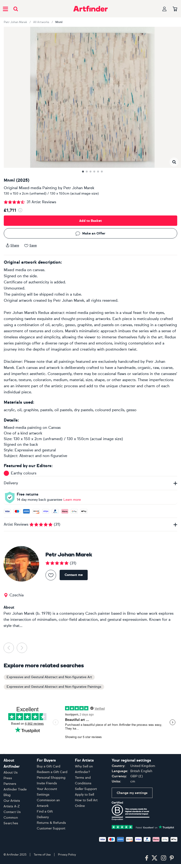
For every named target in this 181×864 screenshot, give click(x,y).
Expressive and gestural (35, 450)
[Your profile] (164, 9)
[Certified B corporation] (130, 810)
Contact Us (12, 812)
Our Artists (12, 801)
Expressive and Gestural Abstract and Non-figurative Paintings (54, 687)
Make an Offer (93, 233)
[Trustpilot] (143, 826)
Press (8, 778)
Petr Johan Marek (15, 22)
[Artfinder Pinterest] (172, 858)
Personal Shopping (51, 778)
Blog (7, 795)
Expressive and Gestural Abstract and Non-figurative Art (49, 677)
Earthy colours (23, 473)
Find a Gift (45, 811)
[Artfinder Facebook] (146, 858)
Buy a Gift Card (48, 766)
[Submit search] (16, 9)
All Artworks (41, 22)
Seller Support (86, 789)
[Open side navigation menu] (5, 8)
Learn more (72, 500)
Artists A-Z (12, 806)
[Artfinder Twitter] (154, 858)
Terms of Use (42, 854)
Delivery (43, 817)
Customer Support (51, 828)
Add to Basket (90, 221)
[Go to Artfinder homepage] (90, 8)
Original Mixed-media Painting (30, 188)
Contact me (74, 575)
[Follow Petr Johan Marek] (50, 575)
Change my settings (132, 793)
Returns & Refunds (51, 823)
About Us (11, 772)
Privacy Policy (67, 854)
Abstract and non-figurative (43, 456)
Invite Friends (47, 783)
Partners (10, 784)
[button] (174, 162)
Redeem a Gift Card (52, 772)
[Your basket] (175, 9)
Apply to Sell (84, 795)
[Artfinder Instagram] (163, 858)
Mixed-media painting (22, 427)
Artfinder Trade (15, 789)
